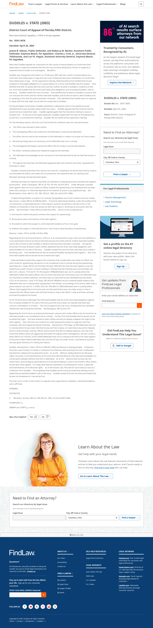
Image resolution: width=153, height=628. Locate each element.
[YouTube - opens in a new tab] (31, 606)
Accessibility (62, 562)
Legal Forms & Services (94, 558)
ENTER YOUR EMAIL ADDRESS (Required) (25, 590)
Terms (11, 621)
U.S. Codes (90, 584)
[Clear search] (137, 162)
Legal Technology (113, 201)
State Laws (90, 576)
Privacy (20, 621)
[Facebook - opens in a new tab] (25, 606)
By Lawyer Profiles (64, 588)
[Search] (141, 4)
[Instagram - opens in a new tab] (43, 606)
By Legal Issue (62, 584)
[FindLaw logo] (17, 4)
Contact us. (31, 571)
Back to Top (77, 535)
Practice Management (115, 197)
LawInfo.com (124, 585)
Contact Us (61, 566)
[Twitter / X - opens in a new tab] (37, 606)
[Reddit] (49, 606)
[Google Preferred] (55, 606)
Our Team (61, 558)
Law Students (111, 206)
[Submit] (139, 305)
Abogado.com (124, 576)
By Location (61, 580)
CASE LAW (12, 13)
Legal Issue (108, 146)
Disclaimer (30, 621)
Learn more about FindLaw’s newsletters (116, 314)
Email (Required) (108, 301)
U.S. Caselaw (91, 580)
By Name (60, 592)
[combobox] (121, 151)
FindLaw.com (124, 558)
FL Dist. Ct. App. (31, 13)
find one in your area (104, 467)
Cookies (40, 621)
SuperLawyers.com (126, 567)
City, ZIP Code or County (114, 157)
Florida (21, 13)
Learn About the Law (94, 572)
